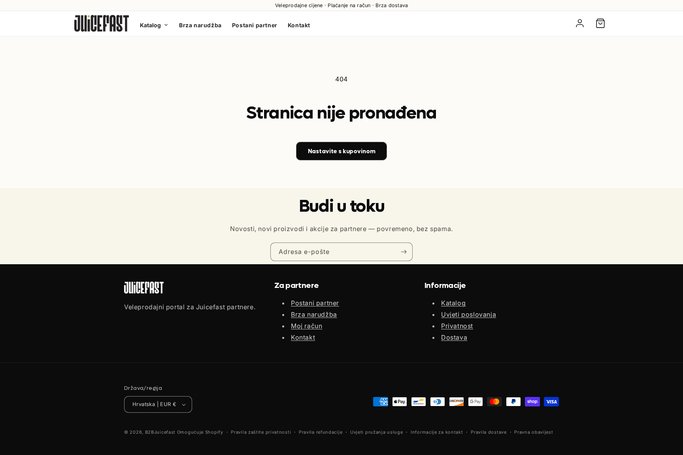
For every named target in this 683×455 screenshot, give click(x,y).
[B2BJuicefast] (101, 23)
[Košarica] (600, 23)
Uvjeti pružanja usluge (376, 432)
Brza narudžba (200, 25)
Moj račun (306, 326)
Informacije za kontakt (437, 432)
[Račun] (580, 23)
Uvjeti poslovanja (468, 314)
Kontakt (299, 25)
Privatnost (457, 326)
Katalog (150, 25)
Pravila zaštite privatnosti (261, 432)
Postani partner (254, 25)
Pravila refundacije (320, 432)
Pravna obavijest (533, 432)
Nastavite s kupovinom (341, 151)
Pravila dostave (489, 432)
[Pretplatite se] (403, 252)
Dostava (454, 337)
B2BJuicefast (160, 432)
